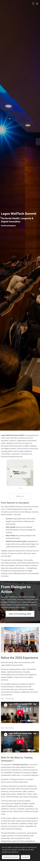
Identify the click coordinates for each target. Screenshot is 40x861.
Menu (37, 4)
